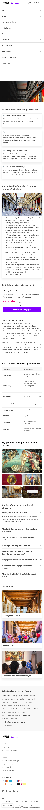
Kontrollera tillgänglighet (22, 309)
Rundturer (5, 34)
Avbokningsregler (8, 770)
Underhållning (7, 51)
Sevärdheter (6, 28)
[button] (22, 461)
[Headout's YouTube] (10, 791)
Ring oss (7, 747)
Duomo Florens (29, 696)
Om (3, 10)
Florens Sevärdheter (9, 22)
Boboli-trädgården (26, 699)
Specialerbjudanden (9, 57)
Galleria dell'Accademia (10, 699)
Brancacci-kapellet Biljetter (11, 715)
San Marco (29, 702)
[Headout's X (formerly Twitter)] (17, 791)
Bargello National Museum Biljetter (14, 712)
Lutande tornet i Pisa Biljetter (12, 709)
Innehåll (8, 805)
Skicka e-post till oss (11, 750)
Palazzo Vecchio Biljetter (22, 706)
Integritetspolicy (7, 764)
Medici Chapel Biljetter (32, 709)
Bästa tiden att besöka (9, 719)
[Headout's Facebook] (14, 791)
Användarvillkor (7, 767)
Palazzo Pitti (6, 702)
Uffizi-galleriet (17, 696)
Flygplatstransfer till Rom (10, 725)
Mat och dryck (7, 45)
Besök (4, 16)
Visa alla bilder (33, 492)
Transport (5, 39)
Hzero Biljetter (7, 706)
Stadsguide (6, 63)
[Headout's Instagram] (7, 791)
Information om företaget (10, 761)
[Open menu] (41, 3)
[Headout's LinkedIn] (3, 791)
